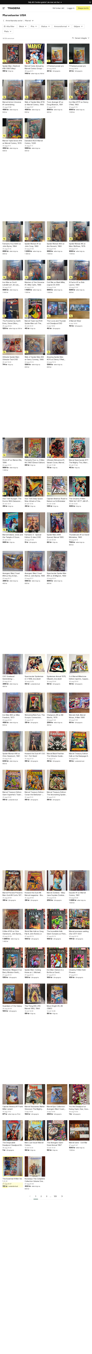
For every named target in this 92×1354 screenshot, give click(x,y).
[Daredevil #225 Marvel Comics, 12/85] (35, 128)
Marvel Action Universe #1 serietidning (12, 103)
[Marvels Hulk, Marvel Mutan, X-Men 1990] (79, 703)
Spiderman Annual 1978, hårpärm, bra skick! (56, 677)
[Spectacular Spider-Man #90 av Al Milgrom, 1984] (57, 561)
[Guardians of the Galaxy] (13, 994)
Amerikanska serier (14, 21)
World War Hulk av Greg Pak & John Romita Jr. (34, 932)
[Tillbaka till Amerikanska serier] (4, 20)
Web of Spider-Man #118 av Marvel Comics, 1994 (35, 103)
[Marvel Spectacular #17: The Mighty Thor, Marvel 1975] (79, 448)
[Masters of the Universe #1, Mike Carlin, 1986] (35, 270)
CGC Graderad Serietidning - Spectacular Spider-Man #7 (12, 677)
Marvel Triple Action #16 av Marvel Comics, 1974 (12, 142)
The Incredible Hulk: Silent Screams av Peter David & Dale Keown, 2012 (56, 932)
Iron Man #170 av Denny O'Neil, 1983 (78, 103)
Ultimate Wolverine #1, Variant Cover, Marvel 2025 (56, 461)
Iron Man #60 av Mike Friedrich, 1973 (11, 716)
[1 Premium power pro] (79, 54)
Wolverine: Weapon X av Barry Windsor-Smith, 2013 (12, 971)
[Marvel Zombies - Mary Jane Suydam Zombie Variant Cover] (57, 880)
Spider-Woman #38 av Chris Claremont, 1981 (11, 755)
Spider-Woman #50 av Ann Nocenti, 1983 (55, 245)
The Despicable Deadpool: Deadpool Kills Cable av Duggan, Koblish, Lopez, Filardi (13, 1144)
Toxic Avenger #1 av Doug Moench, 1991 (55, 103)
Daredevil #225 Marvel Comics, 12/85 (34, 142)
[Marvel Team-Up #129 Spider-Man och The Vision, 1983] (35, 308)
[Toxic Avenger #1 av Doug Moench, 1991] (57, 90)
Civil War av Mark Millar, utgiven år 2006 (56, 283)
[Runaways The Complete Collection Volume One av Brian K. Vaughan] (35, 1166)
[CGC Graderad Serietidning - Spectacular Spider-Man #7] (13, 664)
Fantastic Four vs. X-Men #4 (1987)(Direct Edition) (35, 461)
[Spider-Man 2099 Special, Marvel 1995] (57, 522)
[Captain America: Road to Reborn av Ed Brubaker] (57, 486)
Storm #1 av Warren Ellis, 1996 (12, 461)
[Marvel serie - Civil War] (79, 1130)
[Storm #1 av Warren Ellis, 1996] (13, 448)
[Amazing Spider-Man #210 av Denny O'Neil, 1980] (57, 345)
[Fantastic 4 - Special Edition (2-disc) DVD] (35, 522)
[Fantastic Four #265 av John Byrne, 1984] (13, 231)
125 (55, 1196)
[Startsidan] (14, 8)
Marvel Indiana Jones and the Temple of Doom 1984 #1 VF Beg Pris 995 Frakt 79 (13, 536)
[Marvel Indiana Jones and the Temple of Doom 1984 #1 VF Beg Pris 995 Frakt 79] (13, 522)
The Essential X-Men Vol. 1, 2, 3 (12, 1180)
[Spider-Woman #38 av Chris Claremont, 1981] (13, 741)
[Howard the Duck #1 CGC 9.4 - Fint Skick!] (35, 741)
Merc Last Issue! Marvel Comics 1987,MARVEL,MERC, (34, 1144)
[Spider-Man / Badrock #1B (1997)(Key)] (13, 54)
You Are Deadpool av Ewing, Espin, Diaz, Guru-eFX (79, 1107)
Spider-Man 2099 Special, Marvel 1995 (55, 536)
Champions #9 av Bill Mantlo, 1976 (55, 716)
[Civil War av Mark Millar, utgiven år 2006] (57, 270)
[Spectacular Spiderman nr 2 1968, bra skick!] (35, 664)
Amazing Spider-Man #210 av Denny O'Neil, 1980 (55, 358)
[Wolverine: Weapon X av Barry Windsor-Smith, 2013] (13, 957)
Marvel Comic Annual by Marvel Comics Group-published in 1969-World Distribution (34, 67)
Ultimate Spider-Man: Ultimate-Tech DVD (11, 358)
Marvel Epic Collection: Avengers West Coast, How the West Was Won (56, 1107)
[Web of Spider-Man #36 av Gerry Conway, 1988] (35, 345)
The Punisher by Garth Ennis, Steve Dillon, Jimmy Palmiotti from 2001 (12, 322)
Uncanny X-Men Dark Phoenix (77, 971)
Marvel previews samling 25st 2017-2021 (79, 932)
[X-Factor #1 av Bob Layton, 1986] (79, 270)
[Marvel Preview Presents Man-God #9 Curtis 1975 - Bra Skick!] (13, 880)
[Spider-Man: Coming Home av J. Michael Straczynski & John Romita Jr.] (35, 957)
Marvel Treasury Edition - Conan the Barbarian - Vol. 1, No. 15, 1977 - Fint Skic (35, 793)
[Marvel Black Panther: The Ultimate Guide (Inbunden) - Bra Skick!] (57, 741)
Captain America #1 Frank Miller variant (13, 1107)
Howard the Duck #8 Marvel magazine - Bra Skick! (34, 894)
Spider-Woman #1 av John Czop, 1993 (33, 245)
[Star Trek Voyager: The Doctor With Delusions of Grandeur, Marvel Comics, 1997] (13, 486)
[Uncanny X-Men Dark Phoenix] (79, 957)
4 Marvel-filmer (75, 321)
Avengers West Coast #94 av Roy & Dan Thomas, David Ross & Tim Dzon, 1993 (11, 574)
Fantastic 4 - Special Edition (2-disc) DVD (33, 536)
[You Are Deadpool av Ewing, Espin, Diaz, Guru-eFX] (79, 1094)
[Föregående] (31, 1196)
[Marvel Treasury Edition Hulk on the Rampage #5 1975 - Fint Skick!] (79, 741)
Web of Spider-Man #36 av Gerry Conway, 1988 (34, 358)
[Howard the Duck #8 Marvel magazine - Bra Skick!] (35, 880)
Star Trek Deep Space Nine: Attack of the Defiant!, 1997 (34, 500)
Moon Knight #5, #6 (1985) (55, 1007)
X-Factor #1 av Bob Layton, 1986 (76, 283)
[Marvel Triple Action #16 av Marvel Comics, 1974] (13, 128)
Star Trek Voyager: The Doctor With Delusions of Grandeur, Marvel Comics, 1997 (13, 500)
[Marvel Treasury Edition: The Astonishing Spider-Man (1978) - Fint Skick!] (57, 780)
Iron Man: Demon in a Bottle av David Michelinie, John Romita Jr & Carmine (56, 971)
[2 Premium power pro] (57, 54)
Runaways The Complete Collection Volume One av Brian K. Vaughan (35, 1180)
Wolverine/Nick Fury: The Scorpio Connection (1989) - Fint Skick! (35, 716)
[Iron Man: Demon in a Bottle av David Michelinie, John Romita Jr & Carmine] (57, 957)
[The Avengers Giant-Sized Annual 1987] (57, 1130)
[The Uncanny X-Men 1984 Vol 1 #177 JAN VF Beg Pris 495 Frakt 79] (79, 486)
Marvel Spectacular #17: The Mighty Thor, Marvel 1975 (79, 461)
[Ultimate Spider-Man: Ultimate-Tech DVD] (13, 345)
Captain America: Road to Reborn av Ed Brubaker (57, 500)
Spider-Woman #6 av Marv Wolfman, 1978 (77, 245)
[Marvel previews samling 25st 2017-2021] (79, 919)
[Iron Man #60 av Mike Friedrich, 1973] (13, 703)
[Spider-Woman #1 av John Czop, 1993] (35, 231)
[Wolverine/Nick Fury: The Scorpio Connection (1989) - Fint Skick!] (35, 703)
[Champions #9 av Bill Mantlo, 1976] (57, 703)
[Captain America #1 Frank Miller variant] (13, 1094)
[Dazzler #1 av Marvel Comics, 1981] (79, 880)
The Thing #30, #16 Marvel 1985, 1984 (32, 1007)
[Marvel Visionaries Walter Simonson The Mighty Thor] (35, 1094)
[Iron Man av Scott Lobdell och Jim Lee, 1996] (13, 270)
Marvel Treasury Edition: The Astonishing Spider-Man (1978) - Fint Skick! (56, 793)
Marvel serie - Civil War (78, 1143)
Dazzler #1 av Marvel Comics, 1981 (77, 894)
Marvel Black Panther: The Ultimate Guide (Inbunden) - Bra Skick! (56, 755)
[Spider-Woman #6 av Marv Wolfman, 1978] (79, 231)
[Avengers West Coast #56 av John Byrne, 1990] (35, 561)
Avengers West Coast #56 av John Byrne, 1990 (35, 574)
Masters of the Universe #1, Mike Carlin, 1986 (34, 283)
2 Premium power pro (55, 66)
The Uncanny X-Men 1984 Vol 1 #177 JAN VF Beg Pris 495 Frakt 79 (78, 500)
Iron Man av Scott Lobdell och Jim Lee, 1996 (11, 283)
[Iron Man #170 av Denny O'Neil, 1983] (79, 90)
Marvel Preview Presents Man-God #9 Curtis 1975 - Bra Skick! (13, 894)
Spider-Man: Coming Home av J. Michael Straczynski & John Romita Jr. (33, 971)
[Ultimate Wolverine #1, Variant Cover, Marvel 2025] (57, 448)
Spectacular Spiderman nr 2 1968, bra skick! (34, 677)
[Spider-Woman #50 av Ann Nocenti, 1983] (57, 231)
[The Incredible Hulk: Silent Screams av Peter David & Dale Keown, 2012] (57, 919)
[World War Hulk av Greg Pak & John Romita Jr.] (35, 919)
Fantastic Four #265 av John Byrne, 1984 (12, 245)
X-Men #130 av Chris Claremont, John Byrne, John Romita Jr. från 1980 (12, 932)
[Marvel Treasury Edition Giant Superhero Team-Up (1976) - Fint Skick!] (13, 780)
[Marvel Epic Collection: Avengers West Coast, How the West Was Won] (57, 1094)
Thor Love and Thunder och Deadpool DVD (56, 322)
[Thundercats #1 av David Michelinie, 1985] (79, 522)
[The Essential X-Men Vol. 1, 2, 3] (12, 1166)
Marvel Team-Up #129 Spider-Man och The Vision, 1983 (33, 322)
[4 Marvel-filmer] (79, 308)
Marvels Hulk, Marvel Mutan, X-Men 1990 (77, 716)
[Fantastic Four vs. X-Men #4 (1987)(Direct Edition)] (35, 448)
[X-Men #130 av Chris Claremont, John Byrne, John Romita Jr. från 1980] (13, 919)
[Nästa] (61, 1196)
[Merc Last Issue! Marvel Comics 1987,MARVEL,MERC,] (35, 1130)
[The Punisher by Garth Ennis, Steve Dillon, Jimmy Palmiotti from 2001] (13, 308)
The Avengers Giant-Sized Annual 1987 (55, 1144)
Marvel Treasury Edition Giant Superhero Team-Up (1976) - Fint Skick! (12, 793)
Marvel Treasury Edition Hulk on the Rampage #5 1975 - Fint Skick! (79, 755)
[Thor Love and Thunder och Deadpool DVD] (57, 308)
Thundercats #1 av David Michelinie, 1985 (79, 536)
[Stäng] (90, 2)
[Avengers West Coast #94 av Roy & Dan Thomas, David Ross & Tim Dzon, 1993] (13, 561)
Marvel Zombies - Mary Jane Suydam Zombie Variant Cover (56, 894)
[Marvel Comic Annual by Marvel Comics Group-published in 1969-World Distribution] (35, 54)
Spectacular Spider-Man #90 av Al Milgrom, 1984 (56, 574)
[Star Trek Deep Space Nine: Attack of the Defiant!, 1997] (35, 486)
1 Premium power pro (77, 66)
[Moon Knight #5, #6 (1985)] (57, 994)
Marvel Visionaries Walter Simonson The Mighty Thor (35, 1107)
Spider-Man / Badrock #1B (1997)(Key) (11, 67)
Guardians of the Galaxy (12, 1006)
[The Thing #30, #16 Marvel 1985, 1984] (35, 994)
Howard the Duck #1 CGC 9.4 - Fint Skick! (35, 755)
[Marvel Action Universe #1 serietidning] (13, 90)
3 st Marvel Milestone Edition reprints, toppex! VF (79, 677)
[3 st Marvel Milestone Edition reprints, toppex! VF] (79, 664)
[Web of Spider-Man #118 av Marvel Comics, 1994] (35, 90)
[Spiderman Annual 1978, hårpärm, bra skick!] (57, 664)
